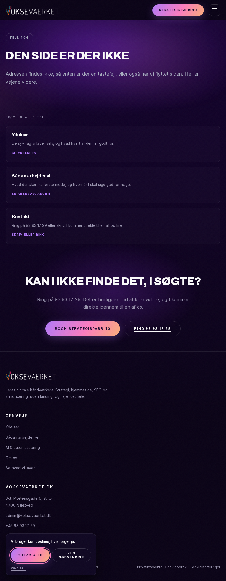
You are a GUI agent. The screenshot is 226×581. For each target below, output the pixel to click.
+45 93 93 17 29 (20, 525)
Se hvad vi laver (20, 468)
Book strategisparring (83, 329)
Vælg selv (18, 568)
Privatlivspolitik (149, 567)
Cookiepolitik (176, 567)
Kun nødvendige (71, 555)
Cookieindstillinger (205, 567)
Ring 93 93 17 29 (152, 329)
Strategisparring (178, 10)
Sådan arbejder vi (22, 437)
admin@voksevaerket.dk (28, 515)
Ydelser (12, 427)
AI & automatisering (23, 447)
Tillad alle (30, 555)
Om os (11, 457)
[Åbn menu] (214, 10)
